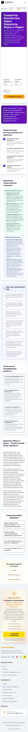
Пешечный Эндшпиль (14, 575)
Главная (5, 8)
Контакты (5, 669)
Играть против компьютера (11, 686)
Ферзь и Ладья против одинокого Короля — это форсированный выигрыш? (14, 524)
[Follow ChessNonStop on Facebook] (20, 656)
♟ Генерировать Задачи (14, 96)
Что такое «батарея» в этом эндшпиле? (14, 549)
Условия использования (10, 675)
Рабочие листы (7, 695)
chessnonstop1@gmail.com (15, 713)
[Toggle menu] (25, 2)
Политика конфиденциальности (12, 672)
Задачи (5, 684)
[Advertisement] (14, 64)
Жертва (14, 570)
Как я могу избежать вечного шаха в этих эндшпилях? (14, 542)
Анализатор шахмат (8, 698)
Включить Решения (8, 91)
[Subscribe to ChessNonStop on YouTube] (16, 656)
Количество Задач (18, 80)
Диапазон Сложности (7, 80)
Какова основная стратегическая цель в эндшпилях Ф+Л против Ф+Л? (14, 533)
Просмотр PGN (7, 689)
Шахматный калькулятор (10, 701)
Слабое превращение (14, 579)
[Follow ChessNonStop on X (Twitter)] (13, 656)
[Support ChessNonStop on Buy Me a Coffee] (24, 656)
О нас (4, 666)
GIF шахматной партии (9, 692)
